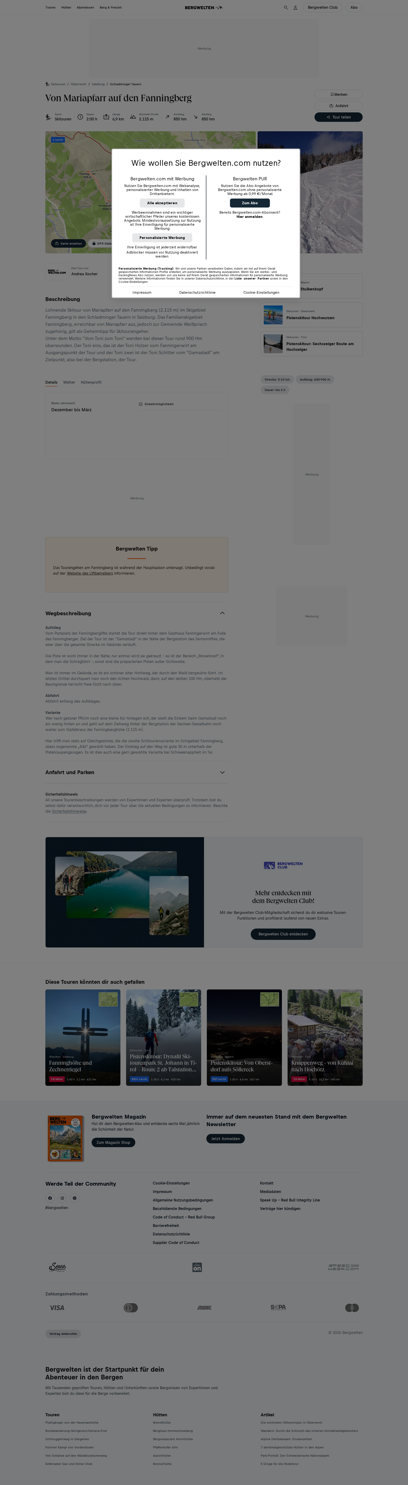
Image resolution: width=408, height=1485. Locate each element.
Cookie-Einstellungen (261, 292)
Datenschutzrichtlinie (197, 292)
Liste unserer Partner (251, 278)
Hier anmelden (250, 217)
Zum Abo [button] (250, 203)
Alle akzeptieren (162, 203)
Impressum (141, 292)
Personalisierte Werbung (162, 238)
